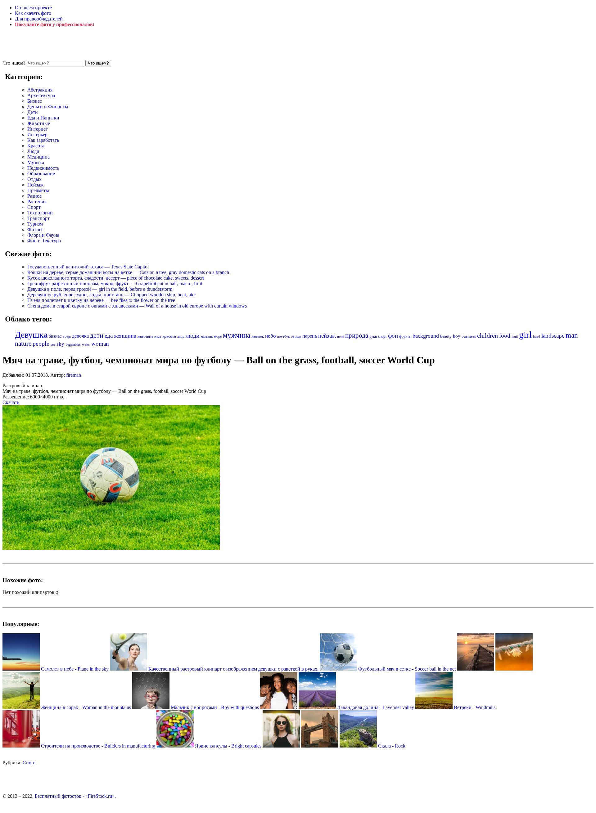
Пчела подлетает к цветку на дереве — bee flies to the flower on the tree (101, 300)
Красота (35, 145)
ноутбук (283, 336)
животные (145, 336)
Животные (38, 123)
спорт (382, 336)
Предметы (38, 190)
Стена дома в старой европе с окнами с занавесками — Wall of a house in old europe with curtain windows (137, 305)
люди (193, 335)
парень (309, 336)
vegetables (73, 344)
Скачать (10, 402)
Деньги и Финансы (47, 106)
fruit (515, 336)
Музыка (35, 162)
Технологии (40, 212)
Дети (32, 112)
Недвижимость (43, 168)
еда (109, 335)
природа (356, 335)
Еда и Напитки (43, 117)
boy (456, 336)
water (86, 344)
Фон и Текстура (44, 240)
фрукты (405, 336)
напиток (257, 336)
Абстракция (39, 89)
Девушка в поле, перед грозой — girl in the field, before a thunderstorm (99, 289)
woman (100, 343)
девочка (80, 336)
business (469, 336)
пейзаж (327, 335)
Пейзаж (35, 184)
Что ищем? (13, 62)
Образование (41, 173)
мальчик (207, 336)
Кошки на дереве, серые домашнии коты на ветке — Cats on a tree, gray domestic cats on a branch (128, 272)
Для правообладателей (39, 18)
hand (536, 336)
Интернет (37, 129)
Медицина (38, 156)
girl (525, 334)
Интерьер (37, 134)
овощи (296, 336)
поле (340, 336)
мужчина (236, 335)
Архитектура (41, 95)
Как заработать (43, 140)
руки (373, 336)
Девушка (31, 334)
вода (67, 336)
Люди (33, 151)
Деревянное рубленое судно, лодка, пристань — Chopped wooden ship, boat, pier (111, 294)
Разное (34, 196)
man (572, 335)
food (504, 335)
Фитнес (35, 229)
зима (157, 336)
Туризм (35, 224)
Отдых (34, 179)
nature (23, 343)
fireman (73, 375)
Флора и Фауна (43, 235)
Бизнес (34, 101)
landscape (552, 335)
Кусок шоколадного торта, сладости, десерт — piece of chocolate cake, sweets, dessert (115, 278)
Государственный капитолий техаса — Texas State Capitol (88, 266)
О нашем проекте (33, 7)
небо (270, 336)
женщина (125, 336)
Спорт (34, 207)
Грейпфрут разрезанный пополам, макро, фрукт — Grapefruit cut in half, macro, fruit (114, 283)
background (426, 336)
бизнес (55, 336)
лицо (180, 336)
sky (60, 344)
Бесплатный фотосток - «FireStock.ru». (75, 796)
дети (96, 335)
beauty (446, 336)
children (487, 335)
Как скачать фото (33, 13)
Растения (37, 201)
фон (393, 335)
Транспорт (38, 218)
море (218, 336)
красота (169, 336)
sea (53, 344)
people (41, 343)
